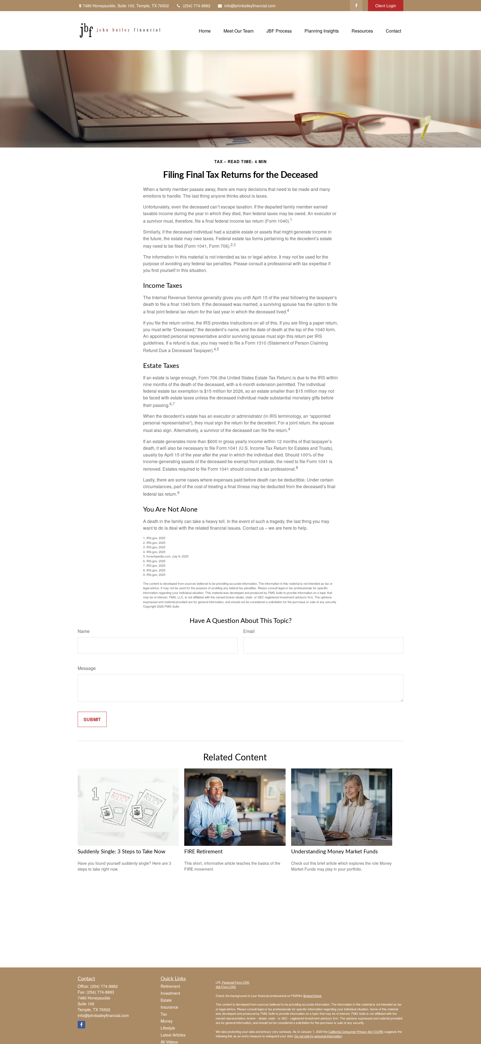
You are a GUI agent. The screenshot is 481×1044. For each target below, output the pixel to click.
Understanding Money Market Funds (334, 851)
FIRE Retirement (203, 851)
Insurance (169, 1007)
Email (249, 631)
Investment (170, 993)
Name (84, 631)
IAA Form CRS (226, 986)
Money (167, 1021)
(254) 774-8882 (196, 5)
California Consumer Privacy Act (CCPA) (356, 1031)
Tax (164, 1014)
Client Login (385, 5)
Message (87, 668)
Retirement (170, 986)
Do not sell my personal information (318, 1036)
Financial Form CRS (235, 982)
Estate (166, 1000)
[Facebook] (356, 5)
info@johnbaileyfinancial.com (250, 5)
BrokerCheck (312, 995)
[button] (205, 30)
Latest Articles (173, 1035)
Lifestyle (168, 1028)
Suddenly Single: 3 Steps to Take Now (121, 851)
